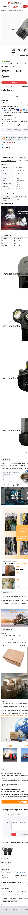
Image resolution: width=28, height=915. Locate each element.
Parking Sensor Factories (21, 891)
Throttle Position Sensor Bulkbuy (10, 901)
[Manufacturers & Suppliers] (14, 2)
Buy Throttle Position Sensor (21, 894)
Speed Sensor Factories (8, 891)
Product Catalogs (22, 872)
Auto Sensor (23, 10)
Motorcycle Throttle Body (20, 875)
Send (14, 834)
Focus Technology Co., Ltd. (18, 909)
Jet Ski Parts (17, 877)
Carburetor (3, 875)
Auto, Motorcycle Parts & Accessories (12, 10)
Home (2, 10)
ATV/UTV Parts (4, 877)
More (2, 904)
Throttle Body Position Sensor (9, 898)
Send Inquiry (14, 82)
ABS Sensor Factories (7, 894)
